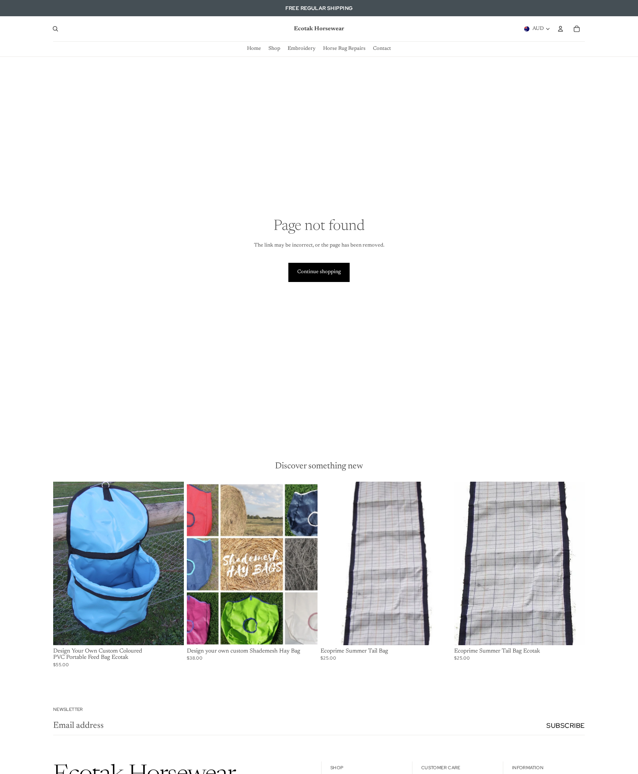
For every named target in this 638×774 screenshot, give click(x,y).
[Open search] (55, 29)
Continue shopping (319, 272)
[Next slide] (173, 563)
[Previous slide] (64, 563)
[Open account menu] (560, 29)
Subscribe (565, 725)
